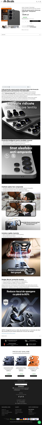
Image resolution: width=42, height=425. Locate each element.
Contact (3, 414)
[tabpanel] (10, 15)
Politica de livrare (5, 413)
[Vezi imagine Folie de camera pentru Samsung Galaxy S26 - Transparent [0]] (3, 26)
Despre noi (4, 409)
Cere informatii (25, 29)
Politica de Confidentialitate (7, 412)
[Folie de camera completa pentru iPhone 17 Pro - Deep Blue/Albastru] (21, 361)
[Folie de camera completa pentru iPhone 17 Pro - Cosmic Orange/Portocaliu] (33, 361)
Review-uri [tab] (4, 335)
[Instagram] (23, 397)
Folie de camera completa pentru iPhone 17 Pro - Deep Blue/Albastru (21, 368)
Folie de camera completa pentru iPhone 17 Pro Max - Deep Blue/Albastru (8, 368)
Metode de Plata (18, 409)
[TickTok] (21, 397)
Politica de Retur (18, 410)
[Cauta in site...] (39, 1)
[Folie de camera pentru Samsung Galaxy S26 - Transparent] (10, 15)
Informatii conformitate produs (8, 333)
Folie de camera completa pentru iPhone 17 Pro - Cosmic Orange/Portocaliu (33, 368)
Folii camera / (32, 7)
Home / (23, 7)
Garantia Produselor (19, 412)
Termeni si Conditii (5, 410)
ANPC (16, 413)
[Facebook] (19, 397)
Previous (1, 27)
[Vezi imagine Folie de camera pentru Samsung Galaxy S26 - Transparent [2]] (9, 26)
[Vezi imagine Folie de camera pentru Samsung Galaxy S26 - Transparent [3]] (12, 26)
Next (19, 27)
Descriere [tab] (3, 34)
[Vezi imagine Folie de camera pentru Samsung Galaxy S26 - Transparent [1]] (6, 26)
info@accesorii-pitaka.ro (22, 403)
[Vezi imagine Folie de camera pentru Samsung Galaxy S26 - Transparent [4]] (14, 26)
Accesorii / (27, 7)
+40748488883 (21, 401)
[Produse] (2, 1)
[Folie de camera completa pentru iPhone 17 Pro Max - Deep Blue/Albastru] (8, 361)
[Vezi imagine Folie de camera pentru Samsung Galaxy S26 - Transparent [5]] (17, 26)
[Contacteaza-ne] (37, 1)
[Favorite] (31, 23)
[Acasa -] (8, 1)
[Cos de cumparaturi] (40, 1)
